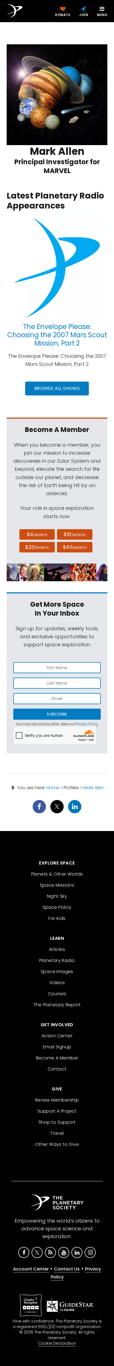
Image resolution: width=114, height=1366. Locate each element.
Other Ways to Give (57, 1144)
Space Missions (57, 885)
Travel (57, 1133)
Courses (57, 994)
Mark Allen (93, 787)
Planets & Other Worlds (57, 874)
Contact (57, 1069)
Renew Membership (57, 1100)
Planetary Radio (57, 960)
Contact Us (67, 1269)
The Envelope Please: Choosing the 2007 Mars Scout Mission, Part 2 (57, 335)
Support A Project (57, 1111)
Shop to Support (57, 1122)
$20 (37, 547)
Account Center (31, 1269)
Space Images (57, 971)
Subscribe (57, 714)
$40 (75, 547)
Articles (57, 949)
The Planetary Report (57, 1005)
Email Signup (57, 1047)
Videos (57, 982)
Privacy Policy (87, 724)
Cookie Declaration (57, 1343)
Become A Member (57, 1058)
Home (52, 787)
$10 (75, 534)
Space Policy (57, 907)
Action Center (57, 1036)
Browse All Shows (57, 388)
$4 (37, 534)
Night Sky (57, 896)
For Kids (56, 918)
